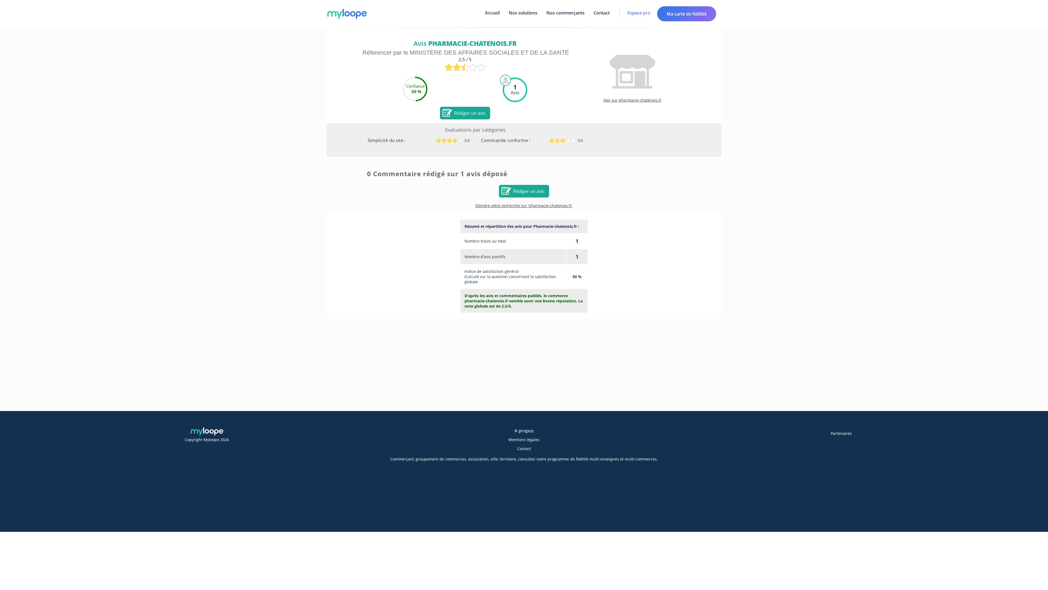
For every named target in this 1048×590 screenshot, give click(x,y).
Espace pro (638, 13)
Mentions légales (524, 439)
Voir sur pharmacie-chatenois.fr (632, 100)
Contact (602, 13)
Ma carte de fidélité (687, 14)
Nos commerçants (565, 13)
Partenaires (841, 433)
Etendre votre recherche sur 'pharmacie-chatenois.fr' (524, 205)
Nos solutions (523, 13)
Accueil (492, 13)
